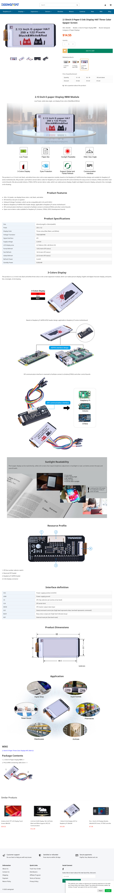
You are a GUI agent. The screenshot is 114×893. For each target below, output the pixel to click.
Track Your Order (35, 869)
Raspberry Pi (7, 11)
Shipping (5, 875)
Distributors (33, 872)
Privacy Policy (34, 881)
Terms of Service (35, 878)
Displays (21, 11)
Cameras (82, 11)
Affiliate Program (35, 875)
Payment (5, 878)
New (92, 11)
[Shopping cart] (111, 5)
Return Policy (7, 881)
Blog (109, 11)
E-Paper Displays (74, 30)
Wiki (101, 11)
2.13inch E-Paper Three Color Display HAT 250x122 (18, 751)
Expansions (34, 11)
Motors (71, 11)
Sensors (48, 11)
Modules (60, 11)
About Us (5, 869)
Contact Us (6, 872)
